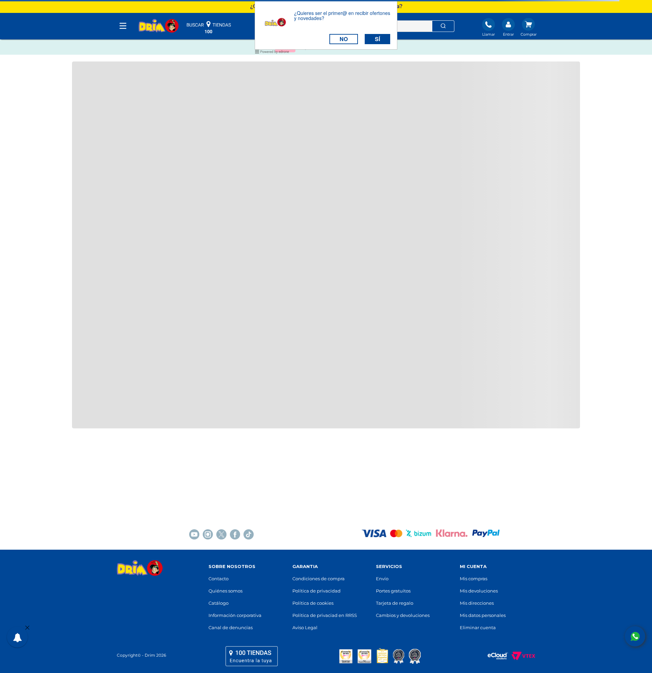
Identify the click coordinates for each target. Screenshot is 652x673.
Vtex (521, 656)
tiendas (251, 656)
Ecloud (494, 656)
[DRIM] (158, 26)
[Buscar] (443, 26)
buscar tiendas (209, 27)
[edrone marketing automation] (272, 53)
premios (380, 656)
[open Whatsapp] (635, 636)
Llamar (488, 34)
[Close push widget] (27, 628)
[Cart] (529, 28)
